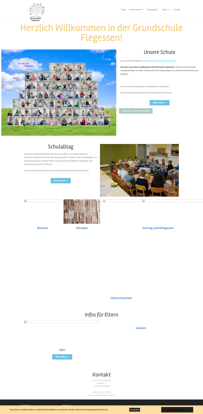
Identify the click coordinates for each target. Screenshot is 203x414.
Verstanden (134, 409)
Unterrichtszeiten (121, 298)
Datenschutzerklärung (177, 410)
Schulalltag (60, 146)
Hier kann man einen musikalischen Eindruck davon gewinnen (147, 67)
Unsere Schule (159, 52)
